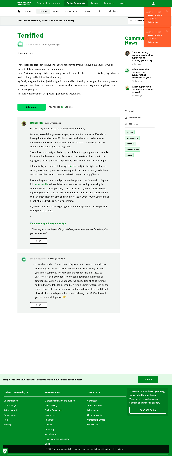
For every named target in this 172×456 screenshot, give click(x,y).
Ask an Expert (71, 11)
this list (72, 166)
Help (99, 11)
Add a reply (31, 107)
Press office (92, 425)
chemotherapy (133, 149)
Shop (47, 444)
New (141, 20)
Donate (94, 3)
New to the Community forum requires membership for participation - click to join (86, 449)
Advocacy (49, 430)
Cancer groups (11, 401)
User (153, 3)
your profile (41, 184)
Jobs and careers (95, 406)
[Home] (24, 3)
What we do (92, 410)
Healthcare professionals (57, 439)
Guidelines (113, 11)
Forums (43, 11)
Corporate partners (96, 420)
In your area (50, 415)
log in (63, 107)
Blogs (56, 11)
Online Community (76, 3)
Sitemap (8, 425)
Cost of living (51, 406)
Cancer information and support (60, 401)
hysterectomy (132, 138)
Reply (38, 241)
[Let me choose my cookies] (4, 451)
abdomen (131, 144)
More (122, 3)
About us (92, 392)
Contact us (92, 401)
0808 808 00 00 (148, 410)
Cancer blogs (10, 406)
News (87, 11)
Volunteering (51, 434)
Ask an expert (10, 410)
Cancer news (10, 415)
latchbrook (36, 123)
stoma (129, 155)
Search (30, 11)
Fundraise (109, 3)
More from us (52, 392)
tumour (130, 132)
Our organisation (95, 415)
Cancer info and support (49, 3)
